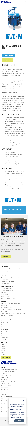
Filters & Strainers (5, 274)
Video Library (4, 334)
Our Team (3, 292)
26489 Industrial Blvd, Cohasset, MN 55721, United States (6, 408)
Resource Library (5, 332)
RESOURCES (4, 330)
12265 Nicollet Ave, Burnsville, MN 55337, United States (6, 397)
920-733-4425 (4, 379)
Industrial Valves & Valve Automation (10, 270)
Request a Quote (6, 357)
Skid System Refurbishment (8, 323)
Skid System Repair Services (8, 298)
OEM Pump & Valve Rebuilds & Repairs (10, 303)
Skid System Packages (6, 289)
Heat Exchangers (5, 283)
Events (2, 352)
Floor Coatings (4, 327)
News (2, 344)
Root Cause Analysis (6, 321)
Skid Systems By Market (7, 290)
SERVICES (4, 301)
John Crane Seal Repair (6, 319)
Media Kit (3, 350)
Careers (3, 346)
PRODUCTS (4, 266)
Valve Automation (5, 325)
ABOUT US (4, 343)
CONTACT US (5, 368)
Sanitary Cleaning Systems (7, 282)
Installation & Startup (6, 307)
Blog (2, 336)
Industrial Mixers (5, 276)
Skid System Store (5, 296)
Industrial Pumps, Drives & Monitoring (10, 268)
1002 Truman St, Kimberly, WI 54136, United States (6, 386)
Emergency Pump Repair (7, 315)
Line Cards (3, 339)
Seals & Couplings (5, 272)
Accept (19, 420)
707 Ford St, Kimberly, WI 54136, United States (6, 375)
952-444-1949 (4, 400)
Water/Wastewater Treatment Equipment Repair (13, 313)
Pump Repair (4, 305)
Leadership (3, 348)
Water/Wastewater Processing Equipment (11, 278)
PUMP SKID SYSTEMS (7, 287)
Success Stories (5, 294)
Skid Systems (4, 280)
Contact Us (3, 354)
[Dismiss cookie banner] (23, 400)
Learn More (5, 256)
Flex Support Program (6, 317)
